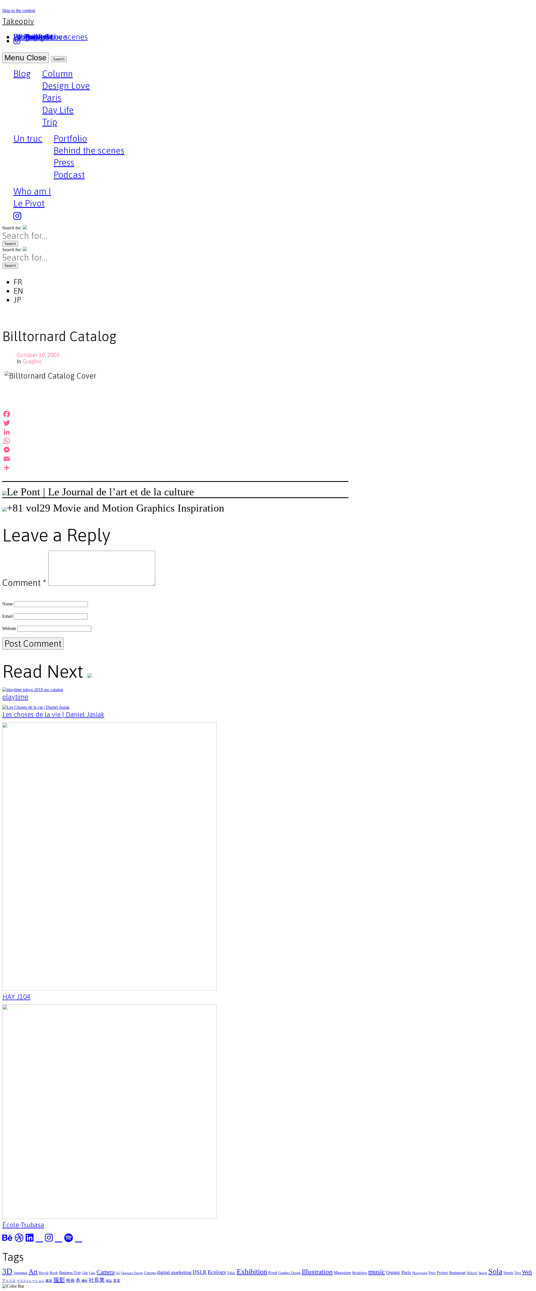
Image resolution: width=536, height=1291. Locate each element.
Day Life (58, 110)
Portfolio (70, 138)
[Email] (175, 458)
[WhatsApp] (175, 440)
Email (7, 616)
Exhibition (252, 1271)
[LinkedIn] (175, 431)
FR (17, 281)
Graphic (32, 361)
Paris (51, 97)
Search (58, 59)
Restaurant (457, 1272)
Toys (518, 1273)
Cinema (150, 1273)
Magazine (342, 1272)
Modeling (359, 1273)
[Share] (175, 467)
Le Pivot (28, 203)
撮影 (59, 1279)
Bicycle (44, 1273)
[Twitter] (175, 423)
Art (33, 1271)
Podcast (69, 175)
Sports (508, 1272)
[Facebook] (175, 414)
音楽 (116, 1280)
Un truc (27, 139)
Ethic (232, 1273)
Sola (495, 1271)
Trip (49, 122)
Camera (105, 1272)
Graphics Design (289, 1273)
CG (118, 1273)
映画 (70, 1280)
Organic (393, 1272)
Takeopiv (18, 21)
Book (54, 1273)
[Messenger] (175, 449)
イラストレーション (30, 1280)
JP (17, 299)
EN (18, 290)
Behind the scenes (89, 150)
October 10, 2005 (38, 355)
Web (527, 1272)
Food (272, 1272)
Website (9, 628)
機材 (85, 1280)
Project (442, 1272)
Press (64, 162)
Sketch (482, 1273)
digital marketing (174, 1272)
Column (57, 73)
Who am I (32, 191)
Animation (20, 1273)
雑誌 (109, 1280)
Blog (22, 74)
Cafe (85, 1273)
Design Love (66, 85)
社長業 (97, 1280)
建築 (49, 1281)
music (376, 1271)
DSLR (200, 1272)
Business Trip (70, 1272)
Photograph (419, 1273)
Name (7, 603)
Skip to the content (18, 10)
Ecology (217, 1272)
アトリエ (9, 1281)
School (472, 1273)
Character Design (132, 1273)
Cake (92, 1273)
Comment (24, 582)
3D (7, 1271)
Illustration (317, 1271)
